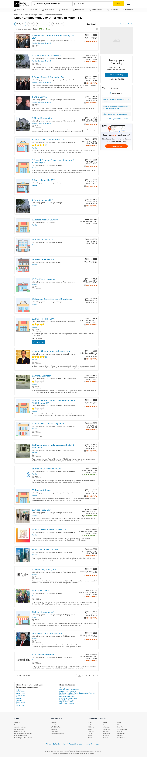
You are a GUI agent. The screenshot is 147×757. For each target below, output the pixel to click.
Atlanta (90, 723)
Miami (26, 15)
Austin (90, 725)
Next (96, 675)
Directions (41, 43)
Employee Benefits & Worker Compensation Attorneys (77, 693)
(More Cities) (101, 718)
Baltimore (91, 727)
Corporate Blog (19, 729)
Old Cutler (19, 704)
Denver (90, 738)
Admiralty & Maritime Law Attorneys (67, 40)
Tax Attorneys (67, 552)
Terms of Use (89, 744)
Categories (54, 731)
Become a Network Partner (23, 733)
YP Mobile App (56, 727)
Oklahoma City (122, 729)
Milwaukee (120, 725)
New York (120, 727)
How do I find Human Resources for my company (116, 100)
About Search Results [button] (126, 24)
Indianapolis (106, 727)
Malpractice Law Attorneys (71, 354)
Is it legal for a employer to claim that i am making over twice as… (115, 107)
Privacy (48, 744)
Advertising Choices (20, 731)
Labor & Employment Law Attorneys (43, 40)
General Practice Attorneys (71, 58)
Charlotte (91, 731)
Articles (53, 723)
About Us (17, 723)
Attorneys (34, 15)
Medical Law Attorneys (70, 99)
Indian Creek (20, 705)
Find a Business (56, 725)
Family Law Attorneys (70, 282)
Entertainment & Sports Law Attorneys (68, 321)
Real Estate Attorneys (70, 636)
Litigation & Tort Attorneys (68, 698)
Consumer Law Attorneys (64, 426)
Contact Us (39, 342)
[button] (128, 4)
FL (21, 15)
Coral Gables (20, 692)
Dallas (90, 735)
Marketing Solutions (20, 735)
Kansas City (106, 729)
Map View (22, 24)
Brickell (18, 698)
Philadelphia (121, 733)
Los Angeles (106, 733)
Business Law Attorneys (67, 695)
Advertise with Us (20, 727)
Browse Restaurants (57, 733)
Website (34, 43)
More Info (48, 43)
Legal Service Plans (69, 378)
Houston (105, 725)
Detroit (105, 723)
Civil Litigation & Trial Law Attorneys (74, 493)
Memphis (105, 738)
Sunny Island (20, 702)
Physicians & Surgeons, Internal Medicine (76, 572)
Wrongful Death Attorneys (71, 80)
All (32, 24)
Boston (90, 729)
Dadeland (19, 700)
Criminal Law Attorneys (67, 696)
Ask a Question (118, 93)
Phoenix (120, 735)
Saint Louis (121, 738)
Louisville (106, 735)
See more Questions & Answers (116, 119)
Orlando (119, 731)
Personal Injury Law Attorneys (72, 512)
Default (93, 24)
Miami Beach (20, 693)
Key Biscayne (20, 695)
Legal (97, 744)
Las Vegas (106, 731)
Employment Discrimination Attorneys (68, 142)
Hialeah (18, 690)
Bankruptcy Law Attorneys (71, 615)
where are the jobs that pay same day (115, 114)
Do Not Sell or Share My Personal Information (68, 744)
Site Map (54, 729)
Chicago (90, 733)
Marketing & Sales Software (23, 738)
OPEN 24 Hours (44, 29)
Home (16, 15)
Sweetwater (20, 697)
